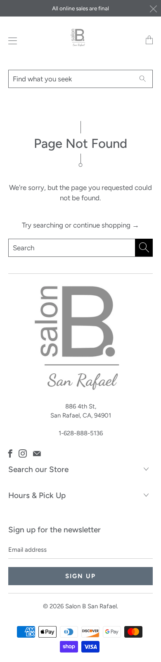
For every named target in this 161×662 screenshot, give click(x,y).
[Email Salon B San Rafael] (37, 453)
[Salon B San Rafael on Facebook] (10, 453)
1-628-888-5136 (81, 433)
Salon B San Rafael (91, 606)
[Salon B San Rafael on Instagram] (23, 453)
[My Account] (10, 40)
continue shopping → (106, 225)
